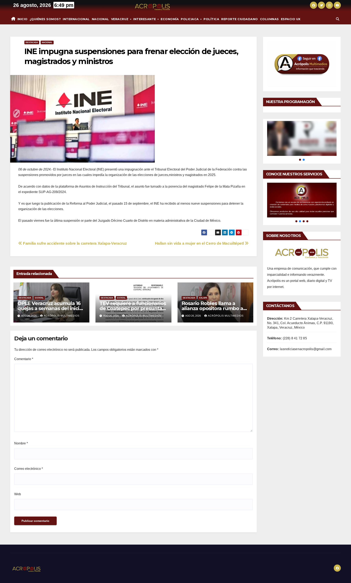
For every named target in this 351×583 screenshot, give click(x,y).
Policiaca (190, 19)
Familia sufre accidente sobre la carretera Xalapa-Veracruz (74, 243)
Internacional (76, 19)
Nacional (100, 19)
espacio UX (291, 19)
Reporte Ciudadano (239, 19)
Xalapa (203, 298)
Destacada (32, 42)
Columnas (269, 19)
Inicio (22, 19)
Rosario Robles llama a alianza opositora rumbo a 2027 (212, 308)
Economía (170, 19)
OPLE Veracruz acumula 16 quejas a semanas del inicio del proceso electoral (49, 308)
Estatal (39, 298)
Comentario (23, 359)
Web (17, 494)
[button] (337, 19)
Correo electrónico (28, 468)
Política (211, 19)
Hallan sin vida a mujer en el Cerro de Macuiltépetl (200, 243)
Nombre (21, 443)
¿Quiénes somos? (45, 19)
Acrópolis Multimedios (61, 315)
